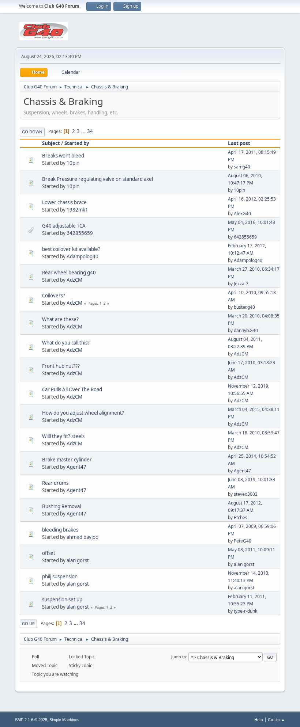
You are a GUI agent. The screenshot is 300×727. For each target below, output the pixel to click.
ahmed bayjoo (82, 537)
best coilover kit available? (71, 249)
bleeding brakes (60, 529)
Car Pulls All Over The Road (72, 389)
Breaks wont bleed (63, 155)
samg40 (242, 167)
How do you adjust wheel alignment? (83, 413)
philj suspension (60, 576)
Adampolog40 (82, 256)
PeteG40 (242, 541)
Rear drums (55, 483)
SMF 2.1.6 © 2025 (31, 720)
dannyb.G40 (246, 330)
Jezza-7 (241, 284)
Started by (76, 143)
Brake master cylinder (67, 459)
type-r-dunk (245, 611)
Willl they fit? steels (63, 436)
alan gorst (78, 560)
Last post (239, 143)
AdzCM (74, 280)
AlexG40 (242, 213)
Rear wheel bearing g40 (69, 272)
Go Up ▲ (276, 719)
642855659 (80, 233)
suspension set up (62, 599)
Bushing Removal (61, 506)
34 (90, 131)
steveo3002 (246, 494)
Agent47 (76, 467)
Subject (51, 143)
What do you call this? (66, 342)
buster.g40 (244, 307)
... (84, 131)
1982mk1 (77, 209)
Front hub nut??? (61, 366)
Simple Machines (64, 720)
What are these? (60, 319)
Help (258, 719)
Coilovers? (53, 295)
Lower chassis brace (64, 202)
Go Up (28, 623)
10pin (73, 163)
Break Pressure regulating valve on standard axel (97, 179)
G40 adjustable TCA (64, 225)
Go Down (32, 131)
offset (48, 553)
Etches (240, 517)
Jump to (178, 656)
